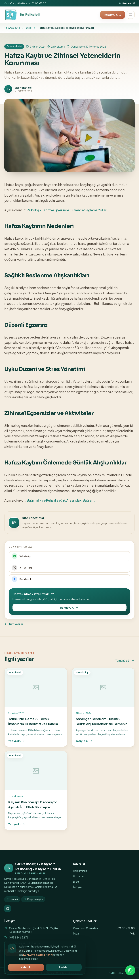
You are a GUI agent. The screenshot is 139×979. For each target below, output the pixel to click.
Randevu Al (129, 3)
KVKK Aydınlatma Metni (37, 954)
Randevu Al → (112, 14)
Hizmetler (79, 876)
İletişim (77, 887)
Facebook (26, 579)
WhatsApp (26, 556)
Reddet (64, 967)
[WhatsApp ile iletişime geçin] (130, 970)
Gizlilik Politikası (117, 973)
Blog (28, 27)
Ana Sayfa (14, 27)
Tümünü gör (122, 660)
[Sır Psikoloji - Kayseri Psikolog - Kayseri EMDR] (22, 15)
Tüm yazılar (16, 624)
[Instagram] (7, 908)
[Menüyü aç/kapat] (131, 15)
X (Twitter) (26, 567)
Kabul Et (26, 967)
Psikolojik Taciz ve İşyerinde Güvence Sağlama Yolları (67, 210)
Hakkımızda (80, 870)
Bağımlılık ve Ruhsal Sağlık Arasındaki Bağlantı (61, 500)
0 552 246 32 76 (18, 937)
